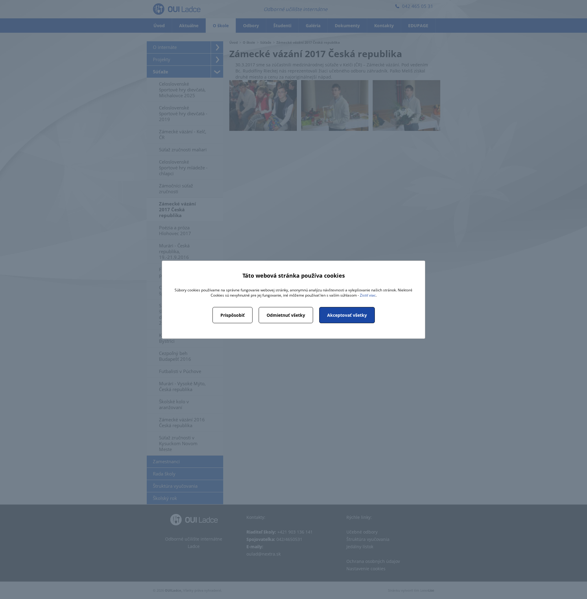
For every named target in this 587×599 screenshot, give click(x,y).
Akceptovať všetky (347, 315)
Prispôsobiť (232, 315)
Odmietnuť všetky (286, 315)
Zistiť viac (368, 295)
